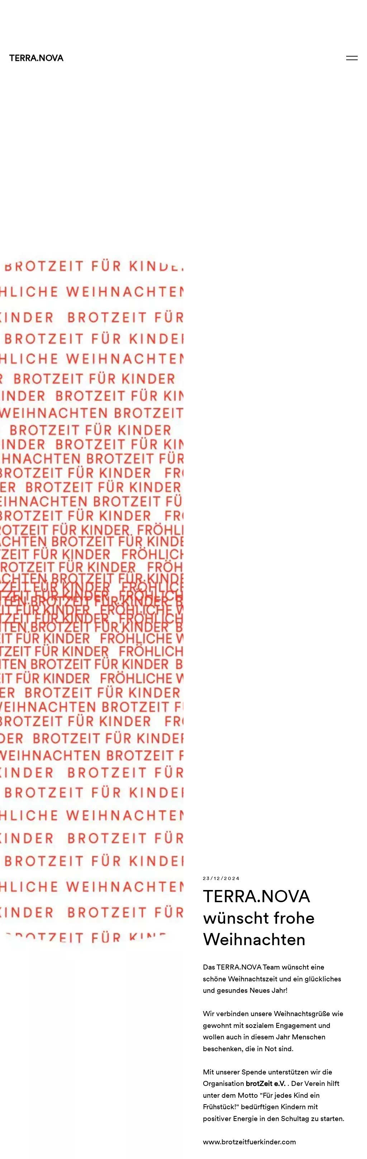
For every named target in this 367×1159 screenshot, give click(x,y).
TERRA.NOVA (36, 57)
